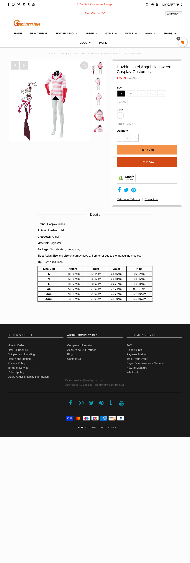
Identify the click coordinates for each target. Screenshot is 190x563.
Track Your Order (137, 358)
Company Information (80, 345)
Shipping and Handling (21, 354)
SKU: (119, 124)
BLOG (83, 42)
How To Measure (137, 367)
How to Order (16, 345)
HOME (18, 33)
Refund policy (16, 372)
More (103, 42)
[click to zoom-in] (84, 65)
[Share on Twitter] (126, 191)
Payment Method (137, 354)
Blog (70, 354)
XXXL (122, 101)
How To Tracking (18, 349)
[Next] (24, 65)
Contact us (151, 199)
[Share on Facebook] (119, 191)
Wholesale (133, 372)
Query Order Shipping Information (28, 376)
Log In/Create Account (18, 536)
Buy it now (147, 161)
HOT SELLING (65, 33)
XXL (161, 93)
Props (167, 33)
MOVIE (129, 33)
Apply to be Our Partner (81, 349)
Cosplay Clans (106, 427)
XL (151, 93)
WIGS (148, 33)
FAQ (129, 345)
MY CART (172, 4)
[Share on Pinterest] (133, 191)
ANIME (89, 33)
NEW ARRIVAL (39, 33)
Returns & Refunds (128, 199)
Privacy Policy (16, 363)
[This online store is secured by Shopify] (126, 181)
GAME (109, 33)
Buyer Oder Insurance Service (145, 363)
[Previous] (15, 65)
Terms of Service (18, 367)
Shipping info (134, 349)
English (174, 13)
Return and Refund (19, 358)
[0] (182, 42)
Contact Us (74, 358)
